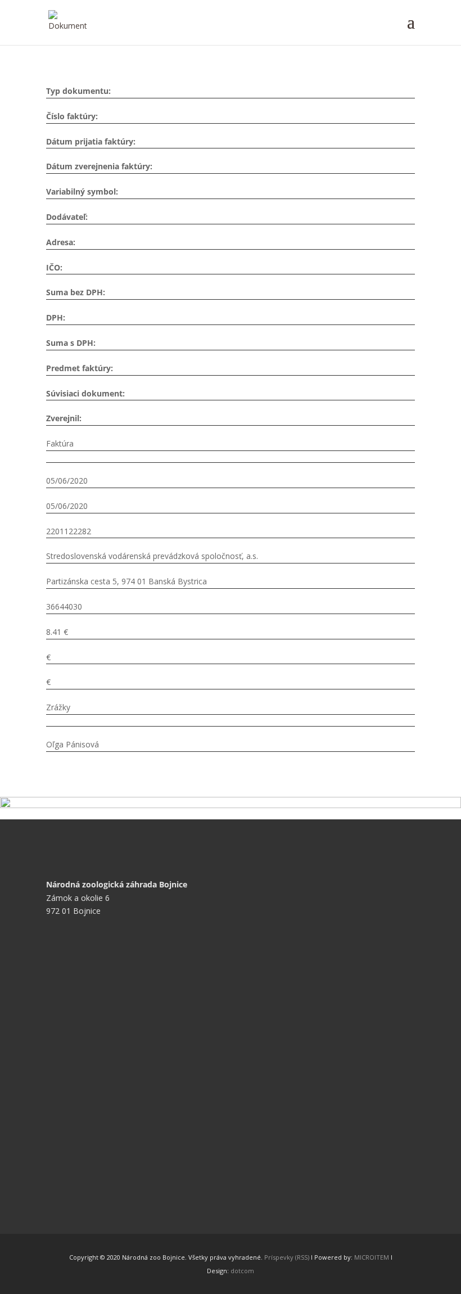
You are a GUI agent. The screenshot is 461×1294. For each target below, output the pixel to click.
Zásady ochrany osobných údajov (115, 1039)
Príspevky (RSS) (286, 1257)
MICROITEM (371, 1257)
